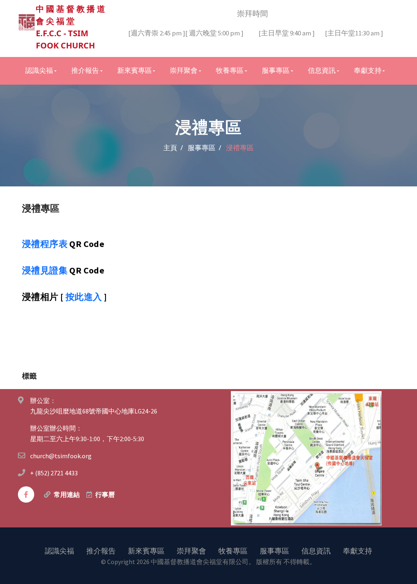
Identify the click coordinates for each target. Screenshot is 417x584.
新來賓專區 (146, 551)
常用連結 (67, 494)
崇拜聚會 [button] (184, 70)
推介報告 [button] (85, 70)
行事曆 (105, 494)
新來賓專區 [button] (134, 70)
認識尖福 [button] (39, 70)
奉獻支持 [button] (368, 70)
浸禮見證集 (45, 270)
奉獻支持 (357, 551)
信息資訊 (316, 551)
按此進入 (84, 296)
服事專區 (274, 551)
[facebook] (26, 494)
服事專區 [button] (276, 70)
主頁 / (173, 147)
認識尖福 (59, 551)
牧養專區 (233, 551)
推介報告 (101, 551)
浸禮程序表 (45, 243)
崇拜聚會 (191, 551)
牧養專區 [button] (230, 70)
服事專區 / (204, 147)
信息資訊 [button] (322, 70)
